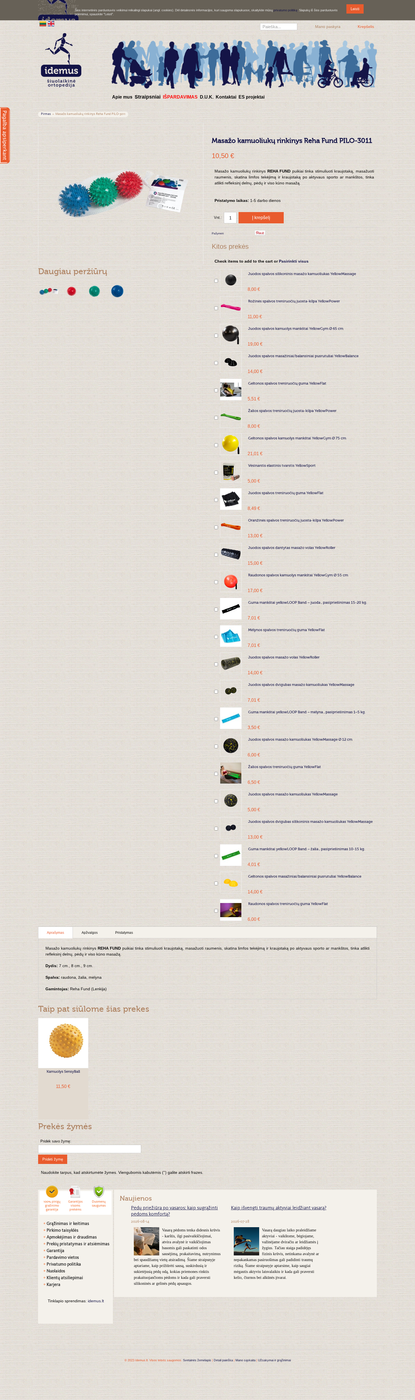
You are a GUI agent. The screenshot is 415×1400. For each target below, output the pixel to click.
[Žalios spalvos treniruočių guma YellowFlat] (231, 773)
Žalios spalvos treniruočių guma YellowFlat (284, 767)
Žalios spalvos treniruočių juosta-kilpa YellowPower (292, 411)
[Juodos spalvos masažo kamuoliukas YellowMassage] (231, 800)
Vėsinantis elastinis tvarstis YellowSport (282, 466)
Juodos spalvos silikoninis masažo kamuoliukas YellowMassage (302, 274)
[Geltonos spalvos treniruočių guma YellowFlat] (231, 389)
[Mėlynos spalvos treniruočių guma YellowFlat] (231, 636)
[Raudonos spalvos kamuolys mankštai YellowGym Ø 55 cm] (231, 581)
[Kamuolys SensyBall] (63, 1043)
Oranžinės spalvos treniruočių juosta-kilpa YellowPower (296, 520)
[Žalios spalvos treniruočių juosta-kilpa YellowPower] (231, 417)
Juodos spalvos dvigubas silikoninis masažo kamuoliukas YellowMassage (310, 822)
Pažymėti (218, 233)
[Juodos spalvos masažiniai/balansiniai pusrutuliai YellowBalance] (231, 362)
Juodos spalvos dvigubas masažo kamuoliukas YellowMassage (301, 685)
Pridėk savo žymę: (55, 1141)
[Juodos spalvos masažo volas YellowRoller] (231, 663)
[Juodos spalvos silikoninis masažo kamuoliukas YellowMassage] (231, 280)
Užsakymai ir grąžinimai (274, 1360)
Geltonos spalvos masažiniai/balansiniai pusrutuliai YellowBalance (304, 876)
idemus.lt (96, 1301)
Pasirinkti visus (294, 261)
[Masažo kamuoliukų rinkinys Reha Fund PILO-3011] (49, 291)
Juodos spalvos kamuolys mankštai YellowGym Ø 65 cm (295, 329)
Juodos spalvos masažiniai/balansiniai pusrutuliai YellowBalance (303, 356)
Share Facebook (235, 233)
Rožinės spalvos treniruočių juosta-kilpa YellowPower (294, 301)
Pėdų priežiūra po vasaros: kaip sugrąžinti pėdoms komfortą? (174, 1211)
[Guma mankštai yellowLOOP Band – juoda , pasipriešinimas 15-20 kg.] (231, 609)
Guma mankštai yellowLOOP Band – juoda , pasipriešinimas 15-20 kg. (307, 603)
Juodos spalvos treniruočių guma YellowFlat (286, 493)
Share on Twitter (246, 233)
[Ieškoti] (293, 27)
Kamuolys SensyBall (63, 1072)
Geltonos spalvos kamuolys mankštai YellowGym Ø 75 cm (297, 438)
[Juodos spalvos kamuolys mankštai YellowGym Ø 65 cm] (231, 335)
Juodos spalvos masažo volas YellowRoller (284, 657)
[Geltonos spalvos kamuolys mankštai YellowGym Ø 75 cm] (231, 444)
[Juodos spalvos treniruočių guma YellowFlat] (231, 499)
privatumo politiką (285, 10)
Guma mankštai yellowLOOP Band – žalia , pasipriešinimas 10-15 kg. (306, 849)
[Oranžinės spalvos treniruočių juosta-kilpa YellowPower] (231, 526)
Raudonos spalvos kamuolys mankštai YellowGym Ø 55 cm (298, 575)
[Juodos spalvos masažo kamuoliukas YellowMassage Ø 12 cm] (231, 745)
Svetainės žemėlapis (197, 1360)
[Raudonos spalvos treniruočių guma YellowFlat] (231, 910)
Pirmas (46, 114)
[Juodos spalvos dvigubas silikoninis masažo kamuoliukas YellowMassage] (231, 828)
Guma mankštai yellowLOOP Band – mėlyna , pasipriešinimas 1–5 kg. (307, 712)
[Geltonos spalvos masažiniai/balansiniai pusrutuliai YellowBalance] (231, 882)
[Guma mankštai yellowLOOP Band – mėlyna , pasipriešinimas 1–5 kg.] (231, 718)
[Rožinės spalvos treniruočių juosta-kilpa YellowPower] (231, 307)
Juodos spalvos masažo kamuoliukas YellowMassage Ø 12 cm (300, 739)
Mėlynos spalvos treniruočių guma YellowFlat (286, 630)
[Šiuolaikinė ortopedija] (244, 63)
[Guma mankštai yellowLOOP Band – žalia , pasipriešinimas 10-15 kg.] (231, 855)
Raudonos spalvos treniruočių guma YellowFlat (288, 904)
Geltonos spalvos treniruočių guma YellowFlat (287, 383)
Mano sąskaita (245, 1360)
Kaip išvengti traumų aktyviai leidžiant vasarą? (278, 1208)
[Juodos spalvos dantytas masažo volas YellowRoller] (231, 554)
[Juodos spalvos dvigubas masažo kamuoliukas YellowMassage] (231, 691)
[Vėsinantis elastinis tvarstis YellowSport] (231, 472)
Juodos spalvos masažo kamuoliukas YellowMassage (293, 794)
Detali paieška (223, 1360)
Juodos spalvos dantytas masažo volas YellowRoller (291, 548)
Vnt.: (218, 217)
